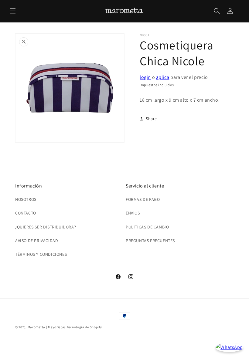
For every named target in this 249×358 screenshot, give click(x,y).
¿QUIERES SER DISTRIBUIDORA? (45, 227)
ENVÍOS (133, 213)
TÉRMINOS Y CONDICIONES (41, 254)
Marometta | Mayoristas (47, 327)
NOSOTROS (25, 199)
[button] (12, 11)
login (145, 77)
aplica (162, 77)
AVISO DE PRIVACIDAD (36, 240)
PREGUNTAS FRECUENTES (150, 240)
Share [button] (151, 118)
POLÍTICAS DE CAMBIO (147, 227)
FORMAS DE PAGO (143, 199)
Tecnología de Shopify (84, 327)
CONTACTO (25, 213)
